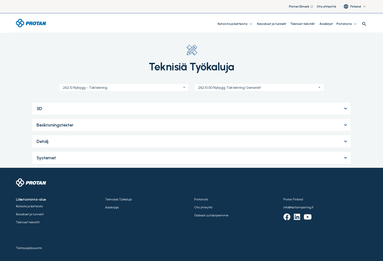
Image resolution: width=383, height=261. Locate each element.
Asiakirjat (326, 24)
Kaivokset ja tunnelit (272, 24)
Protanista (201, 199)
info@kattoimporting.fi (298, 207)
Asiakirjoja (112, 207)
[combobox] (124, 87)
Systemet (46, 157)
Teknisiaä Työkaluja (118, 199)
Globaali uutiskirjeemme (211, 215)
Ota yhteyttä (326, 6)
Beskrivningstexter (55, 125)
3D (39, 108)
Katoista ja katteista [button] (236, 24)
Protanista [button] (347, 24)
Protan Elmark (301, 6)
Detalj (42, 141)
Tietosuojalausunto (29, 248)
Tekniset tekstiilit (302, 24)
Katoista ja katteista (29, 206)
